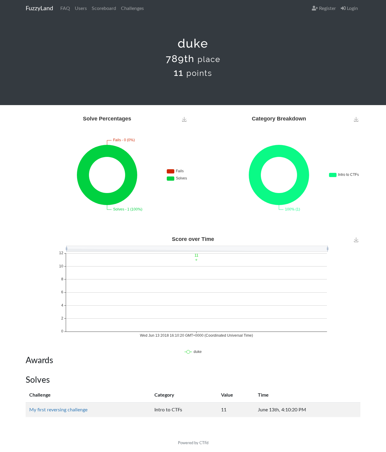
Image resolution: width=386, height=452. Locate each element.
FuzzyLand (39, 8)
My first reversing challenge (58, 409)
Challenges (132, 8)
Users (81, 8)
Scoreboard (104, 8)
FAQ (65, 8)
